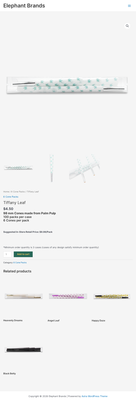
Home (6, 191)
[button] (127, 26)
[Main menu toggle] (129, 5)
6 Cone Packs (18, 191)
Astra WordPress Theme (94, 396)
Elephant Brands (24, 5)
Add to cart (23, 254)
